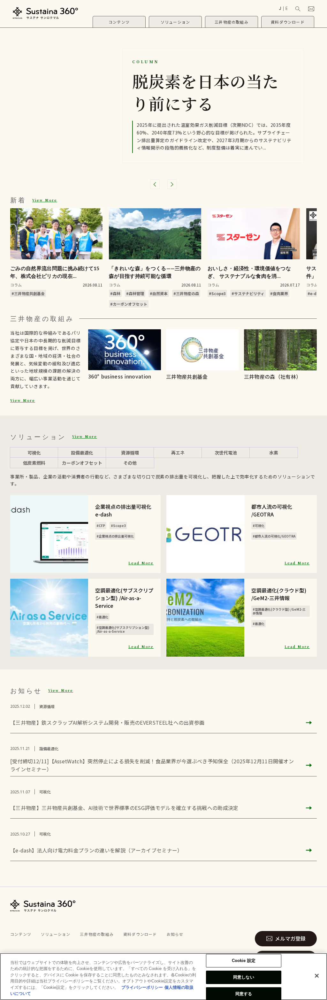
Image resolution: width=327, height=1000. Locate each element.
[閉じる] (317, 976)
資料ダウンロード (140, 934)
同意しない (243, 977)
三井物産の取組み (97, 934)
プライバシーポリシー (142, 987)
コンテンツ (20, 934)
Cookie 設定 (243, 960)
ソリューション (55, 934)
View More (44, 200)
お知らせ (175, 934)
